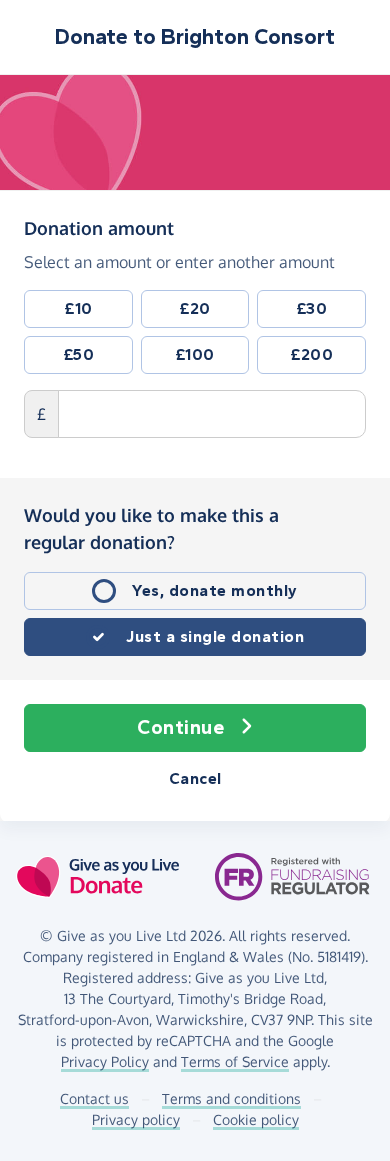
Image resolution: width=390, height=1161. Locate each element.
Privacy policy (136, 1119)
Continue (180, 727)
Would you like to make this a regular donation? (151, 528)
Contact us (94, 1098)
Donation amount (99, 227)
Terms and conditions (231, 1098)
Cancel (195, 778)
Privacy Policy (105, 1061)
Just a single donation (215, 636)
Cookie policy (256, 1119)
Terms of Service (235, 1061)
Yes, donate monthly (215, 590)
